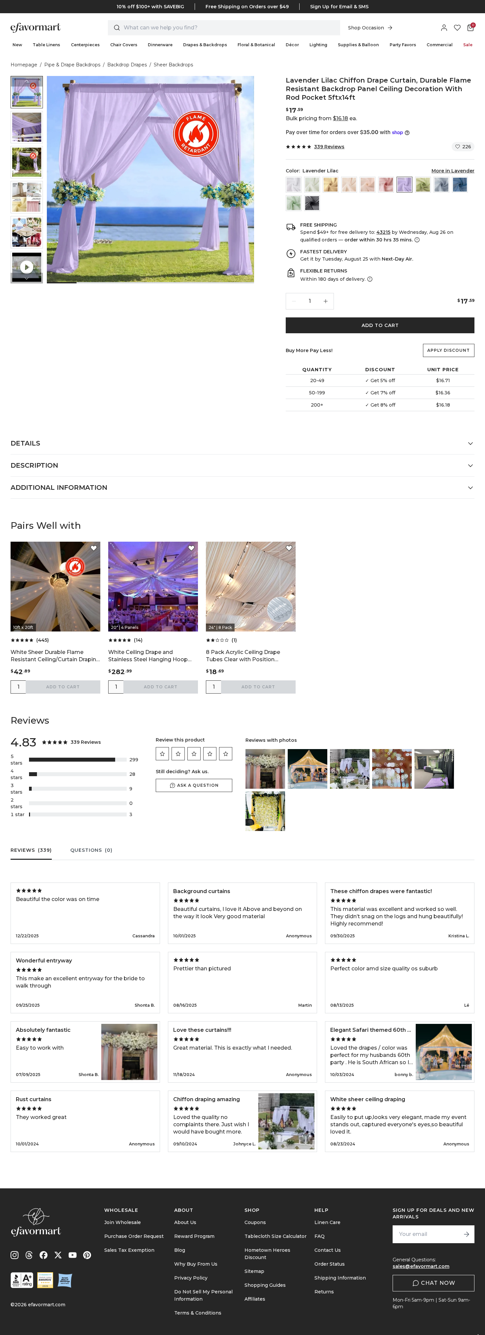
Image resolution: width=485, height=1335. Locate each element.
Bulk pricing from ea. (321, 118)
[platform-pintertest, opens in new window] (87, 1255)
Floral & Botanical (256, 44)
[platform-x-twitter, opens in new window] (58, 1255)
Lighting (318, 44)
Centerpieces (85, 44)
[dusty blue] (441, 185)
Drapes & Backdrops (205, 44)
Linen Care (327, 1222)
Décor (292, 44)
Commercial (440, 44)
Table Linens (46, 44)
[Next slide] (27, 278)
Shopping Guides (265, 1285)
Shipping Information (340, 1278)
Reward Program (194, 1236)
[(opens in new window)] (22, 1280)
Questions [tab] (91, 850)
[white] (294, 185)
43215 (383, 232)
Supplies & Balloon (358, 44)
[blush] (367, 185)
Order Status (329, 1264)
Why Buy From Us (195, 1264)
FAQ (319, 1236)
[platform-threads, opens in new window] (29, 1255)
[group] (27, 92)
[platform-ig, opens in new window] (14, 1255)
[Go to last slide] (27, 81)
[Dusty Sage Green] (423, 185)
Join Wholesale (122, 1222)
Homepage (24, 65)
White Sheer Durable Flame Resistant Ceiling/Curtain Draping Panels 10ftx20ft (55, 656)
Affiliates (254, 1299)
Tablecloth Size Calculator (275, 1236)
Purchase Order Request (134, 1236)
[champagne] (331, 185)
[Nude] (349, 185)
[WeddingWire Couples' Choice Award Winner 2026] (45, 1280)
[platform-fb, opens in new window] (44, 1255)
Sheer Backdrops (173, 65)
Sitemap (254, 1271)
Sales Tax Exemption (129, 1250)
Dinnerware (160, 44)
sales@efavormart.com (421, 1266)
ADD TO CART (380, 325)
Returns (324, 1292)
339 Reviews (329, 147)
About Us (185, 1222)
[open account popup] (444, 28)
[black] (312, 203)
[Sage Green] (294, 203)
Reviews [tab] (31, 850)
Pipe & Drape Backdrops (72, 65)
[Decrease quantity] (294, 301)
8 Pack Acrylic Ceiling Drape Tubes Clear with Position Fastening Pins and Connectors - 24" (249, 656)
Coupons (255, 1222)
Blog (179, 1250)
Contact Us (327, 1250)
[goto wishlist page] (457, 28)
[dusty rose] (386, 185)
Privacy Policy (191, 1278)
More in (453, 171)
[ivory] (312, 185)
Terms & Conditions (197, 1313)
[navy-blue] (460, 185)
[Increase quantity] (326, 301)
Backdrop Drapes (127, 65)
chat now (438, 1283)
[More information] (416, 240)
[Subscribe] (466, 1234)
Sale (467, 44)
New (17, 44)
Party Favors (403, 44)
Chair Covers (123, 44)
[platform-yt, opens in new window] (73, 1255)
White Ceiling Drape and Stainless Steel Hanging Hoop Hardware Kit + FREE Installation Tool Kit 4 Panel (151, 656)
